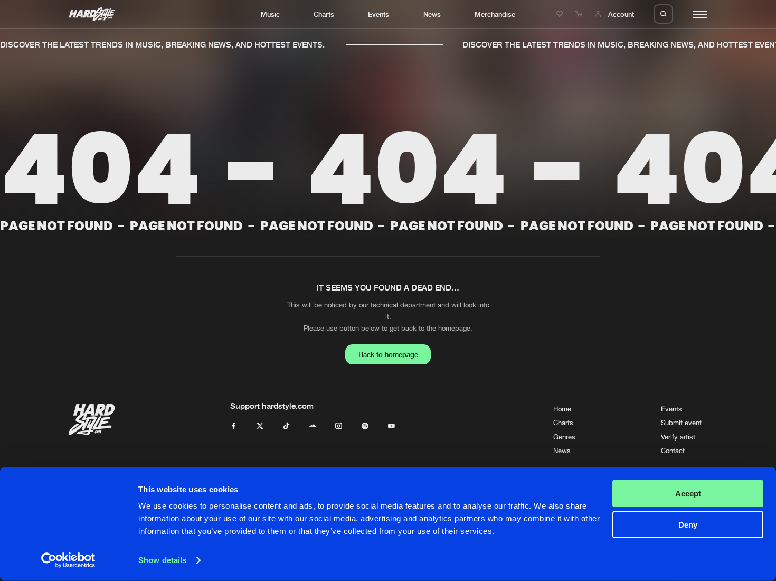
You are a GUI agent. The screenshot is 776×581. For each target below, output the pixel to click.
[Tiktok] (286, 426)
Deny (687, 524)
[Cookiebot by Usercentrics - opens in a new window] (68, 560)
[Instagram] (338, 426)
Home (562, 409)
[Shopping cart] (580, 14)
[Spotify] (365, 426)
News (432, 14)
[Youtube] (391, 426)
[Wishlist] (561, 14)
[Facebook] (233, 426)
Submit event (681, 423)
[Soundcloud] (312, 426)
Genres (564, 437)
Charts (324, 14)
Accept (688, 493)
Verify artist (678, 437)
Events (378, 14)
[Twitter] (260, 426)
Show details (162, 560)
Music (270, 14)
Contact (673, 451)
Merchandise (495, 14)
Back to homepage (388, 354)
